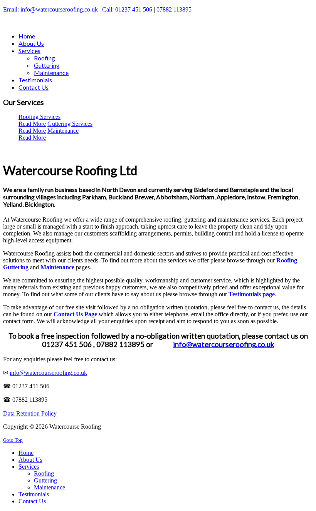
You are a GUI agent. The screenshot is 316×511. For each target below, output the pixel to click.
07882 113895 (174, 9)
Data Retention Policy (30, 413)
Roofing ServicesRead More (39, 120)
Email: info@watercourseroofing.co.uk (50, 9)
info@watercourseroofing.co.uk (223, 344)
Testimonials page (252, 294)
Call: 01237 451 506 (128, 9)
